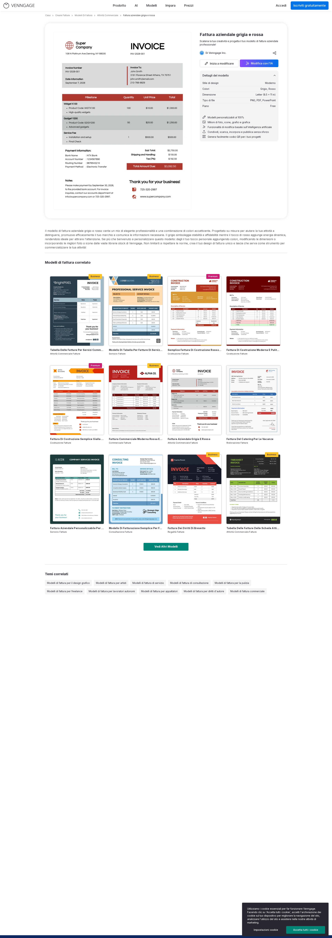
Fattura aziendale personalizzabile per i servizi (77, 528)
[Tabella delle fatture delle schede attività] (253, 489)
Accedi (281, 5)
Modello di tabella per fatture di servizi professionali (136, 349)
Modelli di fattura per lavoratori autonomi (112, 591)
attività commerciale (107, 15)
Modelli (151, 5)
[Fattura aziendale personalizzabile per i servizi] (77, 489)
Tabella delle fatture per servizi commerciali (77, 349)
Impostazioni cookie (266, 929)
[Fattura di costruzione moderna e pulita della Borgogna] (253, 311)
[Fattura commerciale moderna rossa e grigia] (136, 400)
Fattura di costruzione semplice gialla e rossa (77, 439)
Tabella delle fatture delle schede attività (253, 528)
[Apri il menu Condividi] (274, 53)
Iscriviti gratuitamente (309, 5)
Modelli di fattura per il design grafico (68, 582)
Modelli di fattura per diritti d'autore (204, 591)
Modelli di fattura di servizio (148, 582)
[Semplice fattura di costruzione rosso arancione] (194, 311)
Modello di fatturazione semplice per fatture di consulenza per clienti (136, 528)
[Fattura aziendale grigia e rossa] (194, 400)
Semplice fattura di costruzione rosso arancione (194, 349)
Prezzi (188, 5)
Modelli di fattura (83, 15)
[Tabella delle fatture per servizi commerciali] (77, 311)
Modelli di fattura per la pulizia (232, 582)
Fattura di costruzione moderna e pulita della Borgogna (253, 349)
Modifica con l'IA (262, 63)
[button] (219, 63)
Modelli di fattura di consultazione (189, 582)
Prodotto (119, 5)
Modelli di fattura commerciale (247, 591)
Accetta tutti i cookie (305, 929)
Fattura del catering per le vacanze (250, 439)
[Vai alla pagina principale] (19, 5)
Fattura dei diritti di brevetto (187, 528)
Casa (47, 15)
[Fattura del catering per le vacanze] (253, 400)
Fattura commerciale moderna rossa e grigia (136, 439)
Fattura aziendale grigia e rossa (189, 439)
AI (136, 5)
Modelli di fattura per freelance (64, 591)
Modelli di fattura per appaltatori (159, 591)
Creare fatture (62, 15)
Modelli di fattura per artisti (111, 582)
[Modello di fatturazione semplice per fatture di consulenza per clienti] (136, 489)
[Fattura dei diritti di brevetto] (194, 489)
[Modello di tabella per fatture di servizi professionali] (136, 311)
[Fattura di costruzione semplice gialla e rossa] (77, 400)
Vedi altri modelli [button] (166, 546)
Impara (170, 5)
